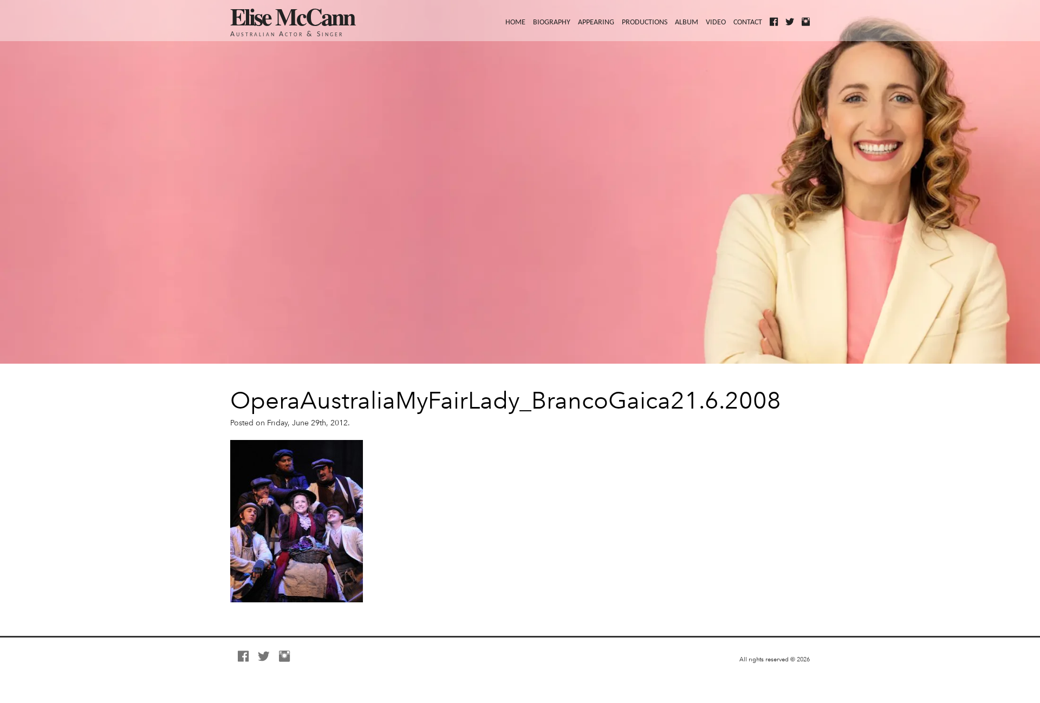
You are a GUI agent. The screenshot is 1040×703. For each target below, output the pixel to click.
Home (515, 22)
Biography (551, 22)
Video (716, 22)
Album (686, 22)
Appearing (596, 22)
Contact (747, 22)
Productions (644, 22)
